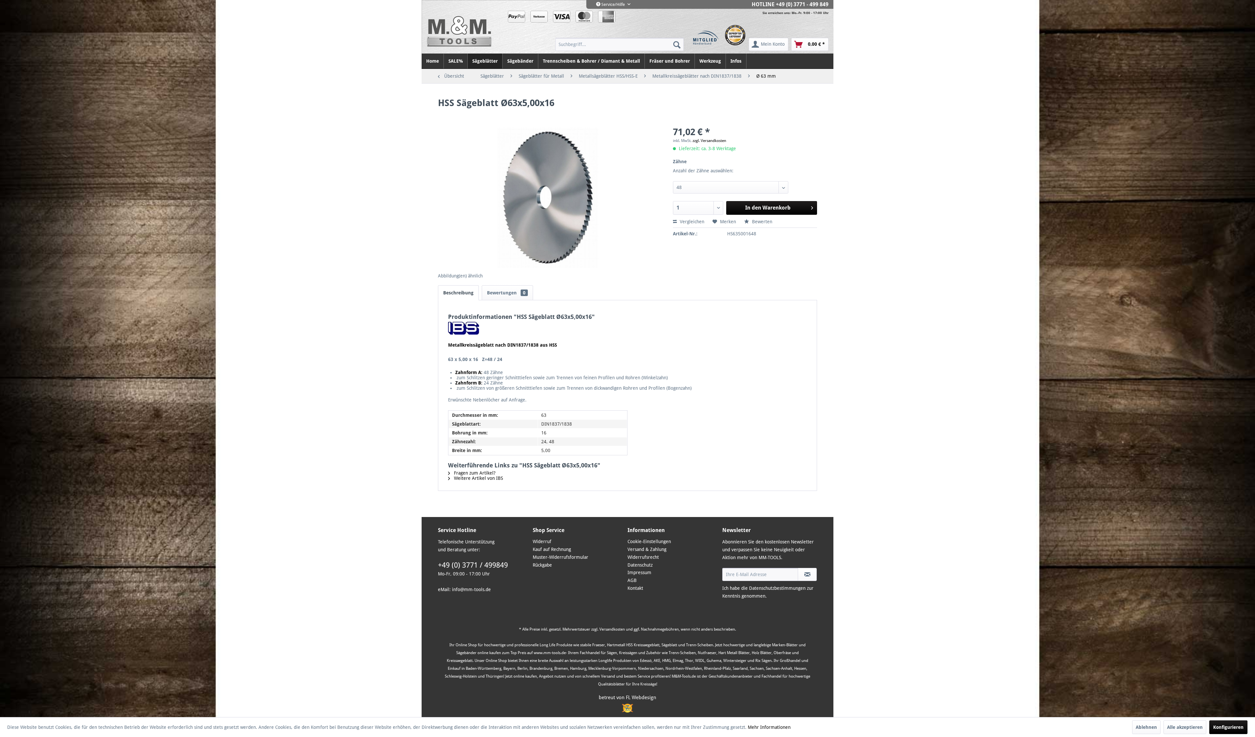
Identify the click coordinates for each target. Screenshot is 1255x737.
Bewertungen (506, 292)
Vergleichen (691, 221)
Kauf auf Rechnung (552, 549)
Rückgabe (542, 565)
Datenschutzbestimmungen (777, 588)
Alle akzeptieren (1185, 727)
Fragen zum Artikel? (474, 473)
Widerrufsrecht (643, 557)
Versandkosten (612, 629)
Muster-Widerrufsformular (560, 557)
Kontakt (635, 588)
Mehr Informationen (769, 727)
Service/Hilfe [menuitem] (613, 4)
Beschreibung (458, 292)
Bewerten (761, 221)
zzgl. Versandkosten (709, 140)
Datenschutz (640, 565)
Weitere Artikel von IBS (478, 478)
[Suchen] (677, 44)
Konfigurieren (1228, 727)
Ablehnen (1146, 727)
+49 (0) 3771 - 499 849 (802, 4)
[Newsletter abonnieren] (807, 574)
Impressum (639, 572)
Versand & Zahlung (647, 549)
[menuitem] (619, 44)
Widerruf (542, 541)
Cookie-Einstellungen (649, 541)
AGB (632, 580)
